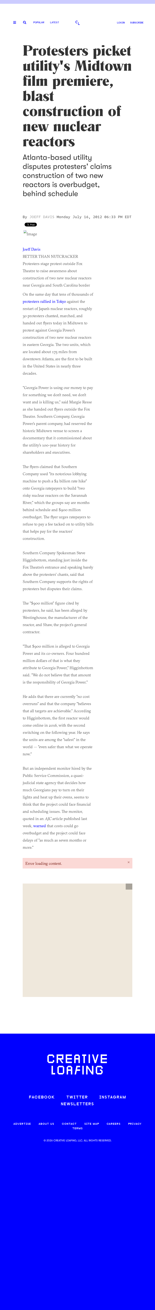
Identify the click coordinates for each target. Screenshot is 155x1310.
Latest (54, 22)
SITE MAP (91, 1124)
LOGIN (121, 23)
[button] (129, 887)
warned (39, 825)
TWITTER (77, 1097)
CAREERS (114, 1124)
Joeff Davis (31, 249)
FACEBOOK (42, 1097)
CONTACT (69, 1124)
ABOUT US (46, 1124)
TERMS (77, 1128)
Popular (38, 22)
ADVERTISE (22, 1124)
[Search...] (24, 23)
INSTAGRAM (112, 1097)
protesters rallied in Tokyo (44, 301)
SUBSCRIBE (137, 23)
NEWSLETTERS (77, 1104)
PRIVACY (135, 1124)
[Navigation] (13, 22)
